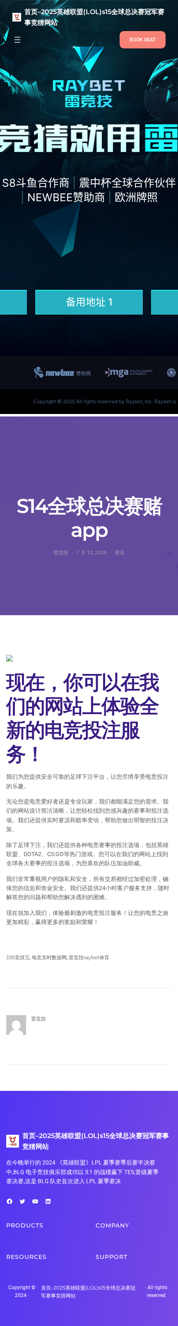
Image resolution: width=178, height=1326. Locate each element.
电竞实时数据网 (49, 957)
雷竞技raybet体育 (89, 957)
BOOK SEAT (143, 40)
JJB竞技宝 (18, 957)
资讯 (120, 552)
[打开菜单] (17, 40)
